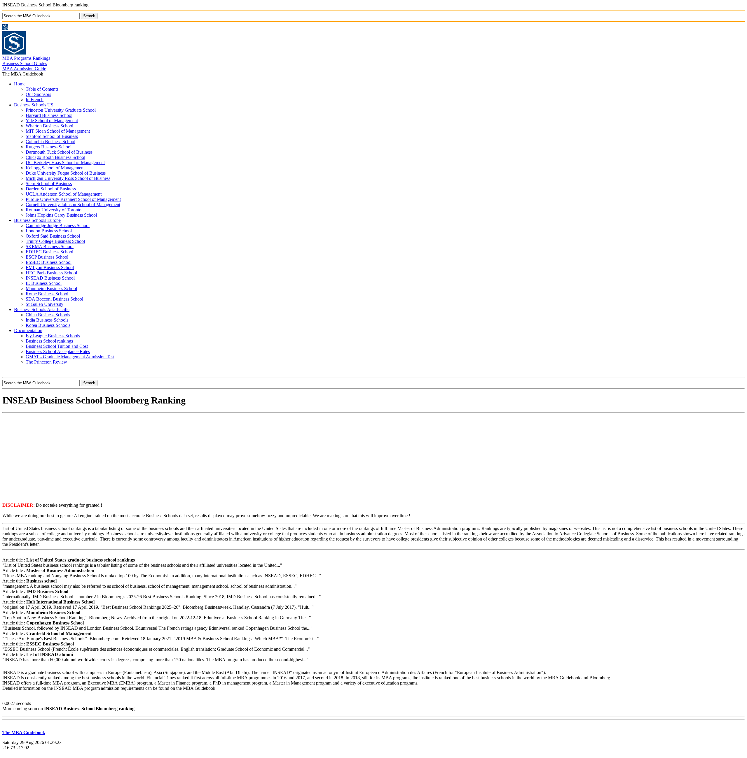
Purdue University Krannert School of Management (73, 199)
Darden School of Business (51, 188)
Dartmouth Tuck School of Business (59, 152)
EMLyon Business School (50, 267)
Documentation (28, 330)
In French (34, 99)
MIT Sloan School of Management (58, 131)
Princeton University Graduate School (61, 110)
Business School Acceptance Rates (58, 351)
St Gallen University (44, 304)
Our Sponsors (38, 94)
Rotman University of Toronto (53, 209)
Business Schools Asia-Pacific (41, 309)
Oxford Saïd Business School (53, 236)
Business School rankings (49, 340)
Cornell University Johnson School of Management (73, 204)
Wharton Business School (49, 125)
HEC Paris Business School (51, 272)
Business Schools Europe (37, 220)
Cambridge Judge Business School (58, 225)
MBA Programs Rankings (26, 58)
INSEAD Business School (50, 278)
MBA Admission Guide (24, 68)
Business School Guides (24, 63)
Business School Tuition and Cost (57, 346)
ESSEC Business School (48, 262)
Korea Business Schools (48, 325)
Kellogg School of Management (55, 167)
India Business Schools (47, 319)
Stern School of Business (49, 183)
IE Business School (44, 283)
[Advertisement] (373, 457)
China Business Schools (48, 314)
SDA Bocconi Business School (54, 298)
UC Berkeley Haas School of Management (65, 162)
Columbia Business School (50, 141)
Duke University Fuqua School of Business (66, 173)
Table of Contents (42, 89)
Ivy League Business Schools (53, 335)
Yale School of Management (52, 120)
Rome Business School (47, 293)
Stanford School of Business (52, 136)
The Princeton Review (46, 361)
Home (19, 83)
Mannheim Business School (51, 288)
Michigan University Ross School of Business (68, 178)
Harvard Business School (49, 115)
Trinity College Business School (55, 241)
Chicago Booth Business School (55, 157)
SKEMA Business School (50, 246)
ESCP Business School (47, 257)
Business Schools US (33, 104)
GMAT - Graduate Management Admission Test (70, 356)
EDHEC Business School (49, 251)
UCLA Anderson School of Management (64, 194)
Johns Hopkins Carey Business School (61, 215)
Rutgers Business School (48, 146)
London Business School (49, 230)
